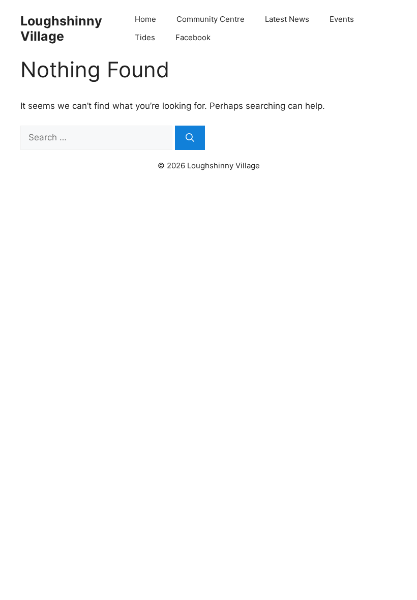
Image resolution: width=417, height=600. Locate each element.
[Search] (190, 138)
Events (342, 19)
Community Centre (210, 19)
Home (145, 19)
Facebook (193, 37)
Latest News (287, 19)
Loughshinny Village (61, 28)
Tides (145, 37)
